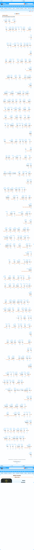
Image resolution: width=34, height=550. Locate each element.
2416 (4, 275)
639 (30, 83)
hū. (18, 316)
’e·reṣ (23, 92)
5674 (25, 139)
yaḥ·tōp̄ (26, 156)
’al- (9, 437)
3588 (21, 187)
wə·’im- (10, 244)
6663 (22, 195)
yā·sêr (23, 437)
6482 (9, 227)
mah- (31, 164)
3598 (16, 115)
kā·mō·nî (18, 413)
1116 (8, 107)
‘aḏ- (22, 124)
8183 (24, 227)
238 (30, 219)
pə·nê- (13, 308)
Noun (9, 23)
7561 (18, 259)
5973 (4, 187)
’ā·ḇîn (31, 148)
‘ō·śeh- (29, 116)
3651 (20, 283)
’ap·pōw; (19, 172)
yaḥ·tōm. (4, 100)
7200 (15, 139)
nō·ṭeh (29, 108)
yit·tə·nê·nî (24, 236)
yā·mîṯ (21, 300)
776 (22, 91)
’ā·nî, (9, 260)
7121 (26, 211)
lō (17, 196)
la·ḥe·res (24, 100)
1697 (8, 187)
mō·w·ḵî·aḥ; (17, 429)
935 (7, 412)
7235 (14, 227)
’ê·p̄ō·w (24, 316)
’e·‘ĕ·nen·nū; (15, 188)
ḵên (10, 445)
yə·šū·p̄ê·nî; (18, 228)
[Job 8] (1, 246)
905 (19, 107)
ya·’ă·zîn (30, 220)
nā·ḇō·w (7, 413)
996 (20, 428)
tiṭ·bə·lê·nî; (16, 405)
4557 (30, 131)
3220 (4, 107)
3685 (20, 115)
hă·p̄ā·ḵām (8, 76)
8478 (9, 171)
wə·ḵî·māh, (16, 116)
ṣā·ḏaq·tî (23, 196)
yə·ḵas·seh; (4, 308)
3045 (18, 275)
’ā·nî (23, 276)
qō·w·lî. (26, 220)
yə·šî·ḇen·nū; (16, 156)
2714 (16, 123)
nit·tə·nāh (25, 308)
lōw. (25, 148)
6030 (16, 187)
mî (20, 156)
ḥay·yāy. (4, 276)
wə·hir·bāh (14, 228)
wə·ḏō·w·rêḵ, (15, 108)
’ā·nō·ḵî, (7, 445)
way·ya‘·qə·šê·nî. (29, 268)
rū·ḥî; (18, 236)
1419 (25, 123)
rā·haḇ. (28, 180)
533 (19, 243)
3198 (17, 428)
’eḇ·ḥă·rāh (11, 188)
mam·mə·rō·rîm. (5, 236)
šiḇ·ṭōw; (17, 437)
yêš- (24, 429)
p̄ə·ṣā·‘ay (10, 228)
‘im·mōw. (4, 188)
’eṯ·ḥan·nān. (30, 204)
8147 (4, 428)
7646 (10, 235)
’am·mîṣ (19, 244)
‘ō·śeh (29, 124)
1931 (26, 283)
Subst (19, 304)
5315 (13, 275)
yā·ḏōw (11, 429)
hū (5, 284)
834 (29, 195)
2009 (13, 243)
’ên (5, 124)
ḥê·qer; (17, 124)
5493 (22, 436)
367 (14, 436)
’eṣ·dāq (27, 260)
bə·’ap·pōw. (30, 84)
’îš (24, 413)
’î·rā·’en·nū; (18, 445)
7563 (9, 283)
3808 (19, 99)
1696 (29, 444)
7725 (16, 155)
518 (25, 195)
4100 (30, 163)
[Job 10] (33, 246)
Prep (6, 31)
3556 (9, 99)
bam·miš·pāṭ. (26, 421)
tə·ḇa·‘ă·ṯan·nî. (5, 437)
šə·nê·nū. (4, 429)
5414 (24, 235)
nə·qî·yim (10, 300)
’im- (26, 196)
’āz (25, 405)
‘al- (11, 108)
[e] (31, 83)
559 (29, 99)
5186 (28, 107)
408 (8, 436)
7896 (13, 428)
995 (30, 147)
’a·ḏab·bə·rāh (28, 445)
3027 (10, 428)
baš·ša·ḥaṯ (21, 405)
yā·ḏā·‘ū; (15, 76)
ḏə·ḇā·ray (8, 188)
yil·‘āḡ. (6, 300)
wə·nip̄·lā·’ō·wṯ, (11, 124)
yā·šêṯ (14, 429)
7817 (4, 171)
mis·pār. (30, 132)
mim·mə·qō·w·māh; (18, 92)
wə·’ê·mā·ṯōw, (13, 437)
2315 (11, 115)
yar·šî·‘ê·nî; (18, 260)
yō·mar (9, 156)
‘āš (25, 116)
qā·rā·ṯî (27, 212)
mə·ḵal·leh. (30, 292)
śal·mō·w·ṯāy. (6, 405)
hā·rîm (25, 76)
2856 (4, 99)
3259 (27, 251)
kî (14, 236)
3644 (18, 412)
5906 (24, 115)
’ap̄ (24, 188)
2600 (6, 227)
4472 (6, 235)
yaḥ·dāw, (30, 421)
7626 (16, 436)
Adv (30, 31)
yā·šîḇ (23, 172)
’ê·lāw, (6, 156)
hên (29, 140)
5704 (21, 123)
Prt (28, 232)
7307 (18, 235)
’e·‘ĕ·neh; (14, 196)
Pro (16, 31)
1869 (15, 107)
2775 (24, 99)
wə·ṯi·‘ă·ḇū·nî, (11, 405)
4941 (7, 243)
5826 (30, 179)
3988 (9, 275)
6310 (23, 259)
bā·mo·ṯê (8, 108)
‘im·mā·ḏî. (30, 453)
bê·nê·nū (21, 429)
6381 (12, 123)
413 (6, 155)
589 (8, 259)
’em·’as (10, 276)
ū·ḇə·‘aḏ (12, 100)
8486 (5, 115)
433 (29, 171)
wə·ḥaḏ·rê (11, 116)
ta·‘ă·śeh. (27, 164)
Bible (1, 11)
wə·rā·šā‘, (9, 284)
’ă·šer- (28, 228)
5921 (11, 107)
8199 (7, 195)
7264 (27, 91)
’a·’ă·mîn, (11, 212)
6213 (28, 115)
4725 (19, 91)
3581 (26, 243)
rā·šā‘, (18, 308)
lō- (26, 172)
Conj (21, 31)
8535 (14, 259)
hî (27, 284)
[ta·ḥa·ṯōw (14, 172)
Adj (10, 47)
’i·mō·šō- (27, 300)
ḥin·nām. (6, 228)
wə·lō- (5, 140)
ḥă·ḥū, (5, 172)
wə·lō (20, 76)
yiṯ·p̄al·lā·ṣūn (6, 92)
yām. (5, 108)
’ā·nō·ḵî (19, 188)
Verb (14, 23)
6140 (30, 267)
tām (14, 284)
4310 (19, 155)
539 (11, 211)
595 (18, 187)
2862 (25, 155)
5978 (30, 452)
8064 (24, 107)
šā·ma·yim (24, 108)
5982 (12, 91)
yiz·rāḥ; (16, 100)
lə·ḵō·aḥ (27, 244)
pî (24, 260)
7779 (18, 227)
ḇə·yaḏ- (22, 308)
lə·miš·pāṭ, (6, 244)
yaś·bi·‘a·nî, (10, 236)
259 (29, 283)
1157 (12, 99)
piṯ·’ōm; (18, 300)
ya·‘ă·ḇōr (25, 140)
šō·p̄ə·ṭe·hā (9, 308)
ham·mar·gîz (26, 92)
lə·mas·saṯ (13, 300)
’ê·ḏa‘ (18, 276)
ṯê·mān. (5, 116)
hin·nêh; (14, 244)
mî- (13, 156)
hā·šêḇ (21, 236)
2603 (30, 203)
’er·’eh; (16, 140)
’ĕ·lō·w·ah (29, 172)
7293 (27, 179)
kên (21, 284)
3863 (26, 428)
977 (11, 187)
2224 (15, 99)
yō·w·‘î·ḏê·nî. (27, 252)
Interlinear (4, 11)
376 (23, 412)
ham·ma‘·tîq (29, 76)
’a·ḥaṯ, (29, 284)
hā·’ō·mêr (29, 100)
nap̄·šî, (14, 276)
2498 (11, 139)
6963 (25, 219)
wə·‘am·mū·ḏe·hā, (11, 92)
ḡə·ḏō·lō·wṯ (25, 124)
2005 (29, 139)
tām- (14, 260)
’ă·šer (11, 76)
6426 (6, 91)
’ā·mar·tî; (17, 284)
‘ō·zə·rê (30, 180)
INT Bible (20, 461)
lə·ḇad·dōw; (19, 108)
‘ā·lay (23, 140)
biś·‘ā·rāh (24, 228)
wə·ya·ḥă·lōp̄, (11, 140)
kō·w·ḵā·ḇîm (9, 100)
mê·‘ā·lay (20, 437)
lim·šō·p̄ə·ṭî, (7, 196)
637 (23, 187)
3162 (30, 420)
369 (19, 123)
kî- (22, 188)
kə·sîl (21, 116)
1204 (6, 436)
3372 (18, 444)
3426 (23, 428)
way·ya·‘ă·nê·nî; (20, 212)
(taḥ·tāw (10, 172)
